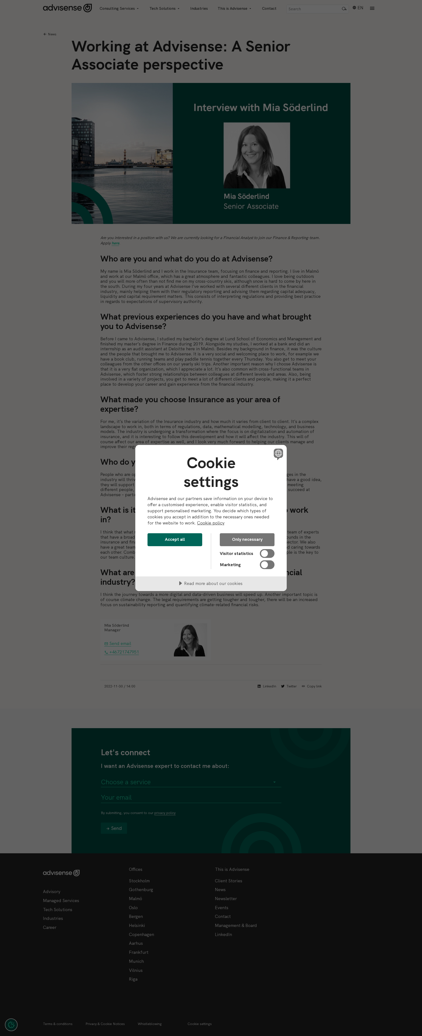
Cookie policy (210, 523)
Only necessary (247, 539)
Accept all (175, 539)
